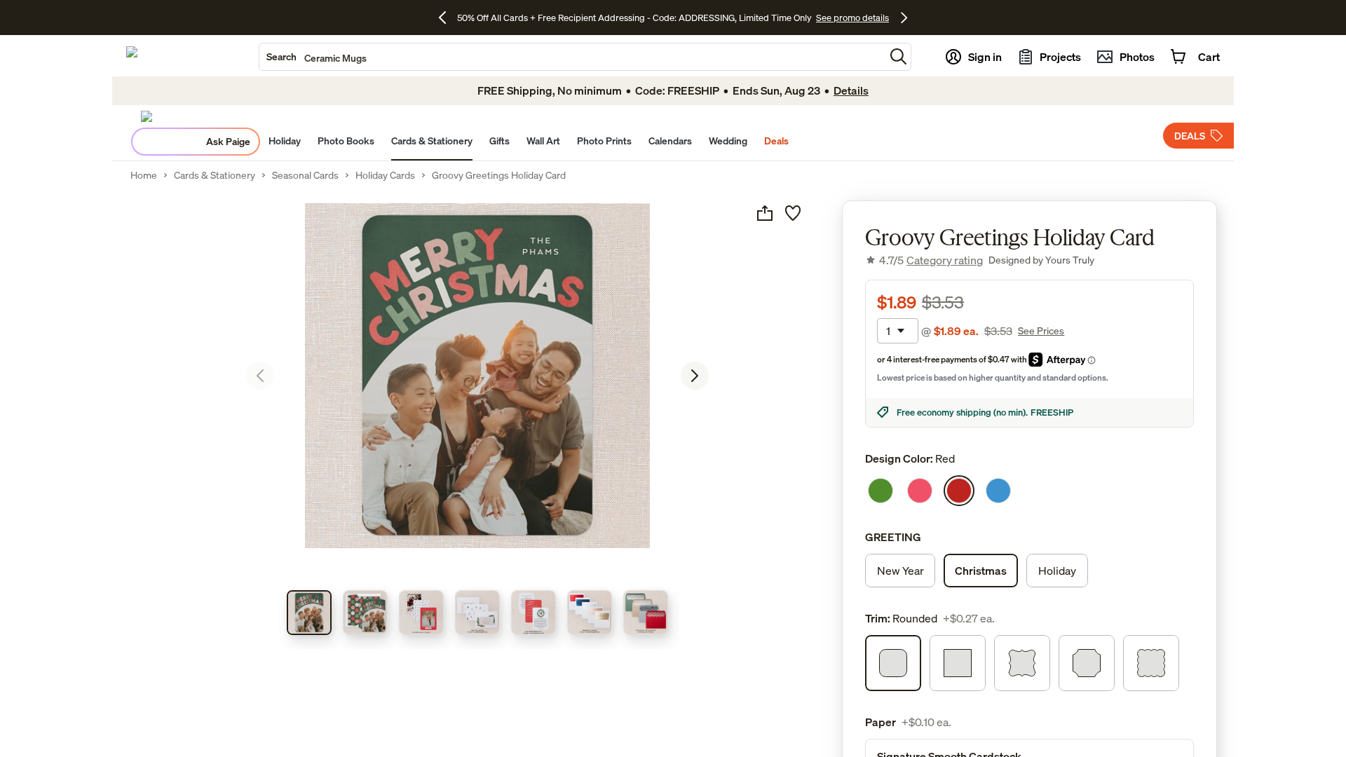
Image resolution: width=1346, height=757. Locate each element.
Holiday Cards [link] (385, 175)
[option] (880, 490)
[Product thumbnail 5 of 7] (533, 612)
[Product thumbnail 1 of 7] (309, 612)
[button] (898, 56)
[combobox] (572, 56)
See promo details (852, 17)
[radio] (900, 570)
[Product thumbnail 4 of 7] (477, 612)
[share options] (764, 213)
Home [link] (143, 175)
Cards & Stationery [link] (214, 175)
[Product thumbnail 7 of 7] (645, 612)
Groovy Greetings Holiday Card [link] (499, 175)
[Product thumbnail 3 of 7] (421, 612)
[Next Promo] (904, 17)
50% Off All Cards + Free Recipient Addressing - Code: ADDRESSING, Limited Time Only (634, 17)
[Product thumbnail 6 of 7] (589, 612)
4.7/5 (931, 260)
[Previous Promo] (447, 17)
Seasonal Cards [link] (305, 175)
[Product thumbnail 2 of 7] (365, 612)
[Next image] (695, 376)
